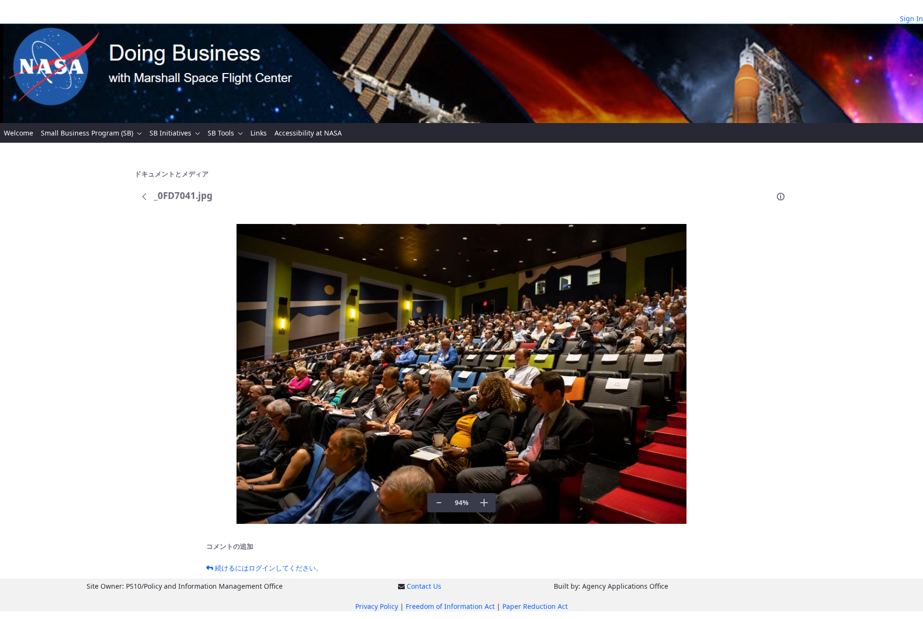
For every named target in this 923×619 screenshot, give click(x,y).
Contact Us (424, 586)
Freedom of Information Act (450, 606)
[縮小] (439, 502)
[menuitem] (18, 133)
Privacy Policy (376, 606)
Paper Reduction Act (535, 606)
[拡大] (484, 502)
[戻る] (144, 196)
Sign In (911, 18)
